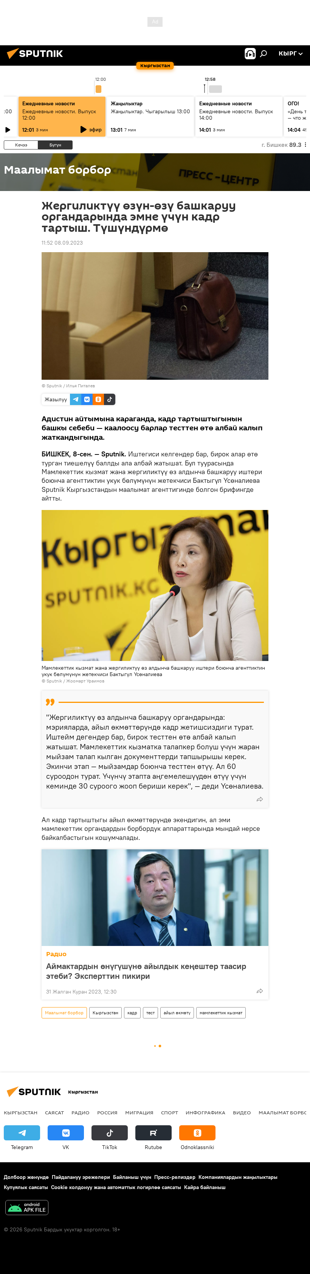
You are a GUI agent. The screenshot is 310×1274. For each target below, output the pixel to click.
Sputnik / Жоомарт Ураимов (75, 681)
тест (150, 1012)
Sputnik (54, 385)
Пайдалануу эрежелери (81, 1177)
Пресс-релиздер (174, 1177)
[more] (259, 799)
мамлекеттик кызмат (221, 1012)
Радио (56, 954)
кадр (132, 1012)
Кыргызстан (105, 1012)
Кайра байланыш (205, 1187)
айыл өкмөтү (177, 1012)
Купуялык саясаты (26, 1187)
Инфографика (205, 1112)
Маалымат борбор (64, 1012)
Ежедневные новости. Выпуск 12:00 (59, 114)
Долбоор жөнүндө (26, 1177)
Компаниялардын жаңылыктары (237, 1177)
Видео (242, 1112)
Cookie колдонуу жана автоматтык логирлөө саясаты (116, 1187)
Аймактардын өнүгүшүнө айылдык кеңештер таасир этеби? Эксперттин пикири (146, 971)
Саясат (54, 1112)
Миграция (139, 1112)
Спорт (169, 1112)
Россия (107, 1112)
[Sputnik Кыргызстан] (37, 60)
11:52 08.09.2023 (62, 242)
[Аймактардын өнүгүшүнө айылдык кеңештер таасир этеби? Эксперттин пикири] (155, 897)
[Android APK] (27, 1208)
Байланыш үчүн (132, 1177)
